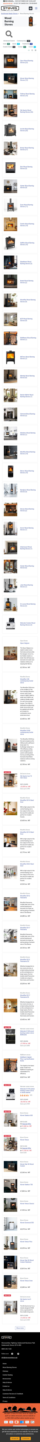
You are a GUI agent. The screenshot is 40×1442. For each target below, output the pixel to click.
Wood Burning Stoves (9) (26, 319)
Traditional (27, 44)
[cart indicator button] (30, 8)
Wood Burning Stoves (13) (27, 79)
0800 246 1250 (6, 1349)
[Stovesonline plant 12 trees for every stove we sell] (20, 1408)
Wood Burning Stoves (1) (26, 396)
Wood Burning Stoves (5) (26, 167)
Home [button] (5, 1364)
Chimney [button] (5, 1371)
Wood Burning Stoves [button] (10, 1367)
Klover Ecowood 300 (27, 1223)
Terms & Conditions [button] (9, 1397)
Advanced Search (9, 41)
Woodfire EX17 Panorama (25, 928)
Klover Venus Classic (27, 1204)
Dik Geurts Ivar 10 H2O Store (26, 777)
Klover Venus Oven (26, 1281)
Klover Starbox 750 (26, 1184)
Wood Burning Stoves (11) (26, 205)
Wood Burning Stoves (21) (27, 149)
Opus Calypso (24, 643)
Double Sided (9, 47)
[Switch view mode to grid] (35, 50)
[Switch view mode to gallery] (32, 50)
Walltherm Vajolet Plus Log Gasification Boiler (27, 1059)
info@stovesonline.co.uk (9, 1358)
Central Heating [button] (8, 1375)
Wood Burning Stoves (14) (27, 224)
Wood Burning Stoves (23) (26, 61)
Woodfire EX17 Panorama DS (25, 996)
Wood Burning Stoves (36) (26, 111)
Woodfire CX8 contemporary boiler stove (26, 681)
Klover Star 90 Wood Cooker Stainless (27, 1261)
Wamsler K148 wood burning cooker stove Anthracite (27, 1033)
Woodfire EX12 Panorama (25, 896)
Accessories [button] (7, 1379)
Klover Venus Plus (26, 1242)
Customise (25, 1438)
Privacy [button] (5, 1401)
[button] (36, 8)
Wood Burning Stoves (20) (27, 130)
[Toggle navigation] (36, 8)
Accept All (15, 1438)
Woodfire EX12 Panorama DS (25, 960)
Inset (7, 44)
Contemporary (24, 41)
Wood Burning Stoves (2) (26, 281)
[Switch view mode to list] (29, 50)
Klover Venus (24, 1140)
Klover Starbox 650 (26, 1115)
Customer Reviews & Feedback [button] (13, 1394)
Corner (33, 47)
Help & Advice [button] (7, 1382)
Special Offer (26, 1124)
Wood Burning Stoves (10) (27, 94)
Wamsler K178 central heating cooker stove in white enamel (27, 1090)
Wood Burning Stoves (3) (26, 262)
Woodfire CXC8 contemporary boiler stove (26, 732)
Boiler (16, 44)
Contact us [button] (6, 1386)
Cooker (22, 47)
